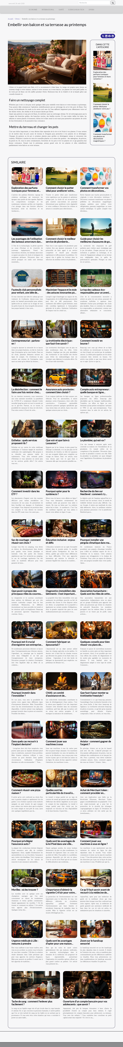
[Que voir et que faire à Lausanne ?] (61, 428)
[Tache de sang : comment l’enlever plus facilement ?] (36, 984)
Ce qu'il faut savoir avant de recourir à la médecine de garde (95, 892)
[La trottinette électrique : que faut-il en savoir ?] (61, 329)
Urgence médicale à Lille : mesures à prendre (25, 942)
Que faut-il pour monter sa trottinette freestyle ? (94, 694)
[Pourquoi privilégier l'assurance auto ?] (27, 829)
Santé (61, 9)
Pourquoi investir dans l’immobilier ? (23, 694)
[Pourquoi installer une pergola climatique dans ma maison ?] (95, 528)
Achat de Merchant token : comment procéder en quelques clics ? (94, 793)
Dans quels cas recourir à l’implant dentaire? (25, 743)
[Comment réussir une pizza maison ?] (27, 778)
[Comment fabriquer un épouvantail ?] (61, 630)
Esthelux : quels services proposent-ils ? (24, 442)
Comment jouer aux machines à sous (56, 743)
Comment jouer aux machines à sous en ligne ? (94, 842)
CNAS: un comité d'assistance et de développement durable (58, 695)
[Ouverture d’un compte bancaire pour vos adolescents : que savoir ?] (87, 984)
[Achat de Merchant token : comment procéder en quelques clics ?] (95, 778)
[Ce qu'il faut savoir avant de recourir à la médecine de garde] (95, 878)
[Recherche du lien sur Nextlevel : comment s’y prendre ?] (95, 479)
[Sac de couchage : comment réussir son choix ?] (27, 528)
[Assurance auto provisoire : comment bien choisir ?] (61, 377)
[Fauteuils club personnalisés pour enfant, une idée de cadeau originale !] (27, 278)
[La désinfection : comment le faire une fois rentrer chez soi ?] (27, 377)
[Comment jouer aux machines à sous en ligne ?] (95, 829)
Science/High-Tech (76, 9)
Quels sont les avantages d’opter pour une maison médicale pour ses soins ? (59, 943)
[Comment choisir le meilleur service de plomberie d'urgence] (61, 227)
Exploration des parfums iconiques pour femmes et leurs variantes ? (102, 75)
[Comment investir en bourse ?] (95, 329)
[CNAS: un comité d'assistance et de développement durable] (61, 681)
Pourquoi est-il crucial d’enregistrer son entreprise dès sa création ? (26, 644)
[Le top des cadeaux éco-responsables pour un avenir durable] (95, 278)
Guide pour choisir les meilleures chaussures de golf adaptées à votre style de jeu (95, 241)
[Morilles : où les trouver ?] (27, 878)
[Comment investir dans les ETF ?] (27, 479)
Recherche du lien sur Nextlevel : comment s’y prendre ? (92, 494)
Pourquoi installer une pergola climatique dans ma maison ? (94, 542)
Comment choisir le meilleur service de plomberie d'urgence (61, 241)
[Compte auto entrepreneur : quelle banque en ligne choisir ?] (95, 377)
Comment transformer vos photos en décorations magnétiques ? (102, 137)
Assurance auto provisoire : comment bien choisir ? (60, 391)
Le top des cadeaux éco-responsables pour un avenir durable (95, 292)
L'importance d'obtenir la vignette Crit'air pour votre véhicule (60, 892)
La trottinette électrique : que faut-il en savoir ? (59, 342)
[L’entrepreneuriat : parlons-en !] (27, 329)
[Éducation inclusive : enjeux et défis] (61, 528)
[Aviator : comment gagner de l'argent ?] (95, 729)
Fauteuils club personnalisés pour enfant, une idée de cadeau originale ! (26, 292)
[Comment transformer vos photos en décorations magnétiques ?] (102, 122)
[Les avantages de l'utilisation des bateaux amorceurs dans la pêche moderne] (27, 227)
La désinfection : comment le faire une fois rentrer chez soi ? (27, 392)
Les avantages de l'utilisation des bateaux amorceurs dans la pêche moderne (27, 241)
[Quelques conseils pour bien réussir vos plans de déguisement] (95, 630)
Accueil (10, 19)
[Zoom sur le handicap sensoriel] (95, 929)
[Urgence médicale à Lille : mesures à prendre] (27, 929)
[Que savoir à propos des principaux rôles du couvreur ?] (27, 579)
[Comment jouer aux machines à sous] (61, 729)
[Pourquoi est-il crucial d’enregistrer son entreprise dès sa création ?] (27, 630)
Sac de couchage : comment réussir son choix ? (26, 541)
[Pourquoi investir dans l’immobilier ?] (27, 681)
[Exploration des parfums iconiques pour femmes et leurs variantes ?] (102, 60)
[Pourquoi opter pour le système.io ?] (61, 479)
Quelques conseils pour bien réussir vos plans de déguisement (95, 644)
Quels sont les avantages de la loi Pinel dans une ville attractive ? (60, 844)
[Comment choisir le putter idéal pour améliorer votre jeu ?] (102, 92)
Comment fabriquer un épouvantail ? (58, 643)
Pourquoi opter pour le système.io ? (58, 492)
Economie (33, 9)
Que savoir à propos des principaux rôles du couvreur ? (27, 593)
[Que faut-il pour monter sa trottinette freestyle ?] (95, 681)
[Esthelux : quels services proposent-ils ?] (27, 428)
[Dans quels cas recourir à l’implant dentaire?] (27, 729)
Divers (91, 9)
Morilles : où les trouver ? (25, 889)
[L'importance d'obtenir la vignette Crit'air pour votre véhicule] (61, 878)
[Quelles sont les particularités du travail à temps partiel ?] (61, 778)
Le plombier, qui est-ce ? (92, 440)
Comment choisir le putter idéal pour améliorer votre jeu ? (101, 106)
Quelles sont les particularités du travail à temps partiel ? (59, 793)
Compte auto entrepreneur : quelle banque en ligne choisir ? (95, 392)
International (48, 9)
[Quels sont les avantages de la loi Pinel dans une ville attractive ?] (61, 829)
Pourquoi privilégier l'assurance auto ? (22, 842)
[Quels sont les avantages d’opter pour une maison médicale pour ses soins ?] (61, 929)
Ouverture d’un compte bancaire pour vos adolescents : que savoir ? (85, 1003)
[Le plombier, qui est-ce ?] (95, 428)
